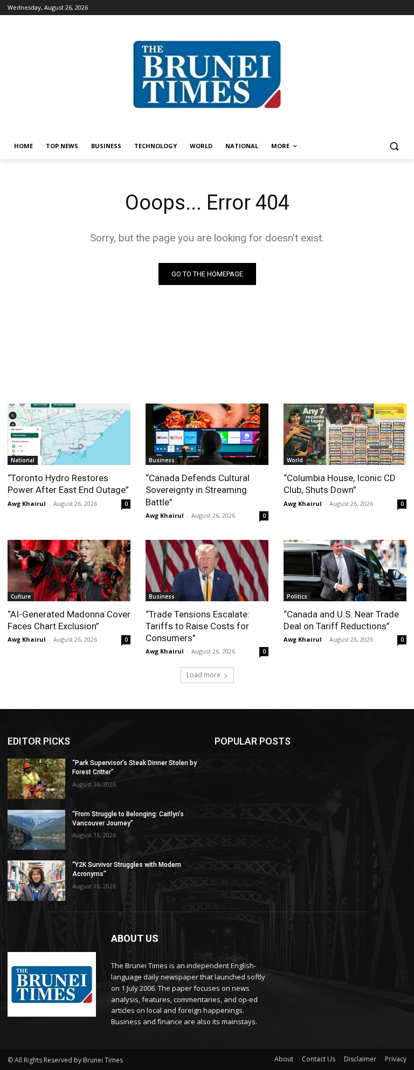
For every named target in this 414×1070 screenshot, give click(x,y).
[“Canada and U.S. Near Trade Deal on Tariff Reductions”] (345, 570)
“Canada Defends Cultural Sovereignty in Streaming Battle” (198, 490)
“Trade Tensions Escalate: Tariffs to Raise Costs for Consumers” (198, 626)
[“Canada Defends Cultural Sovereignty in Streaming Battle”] (207, 434)
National (22, 460)
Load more (203, 674)
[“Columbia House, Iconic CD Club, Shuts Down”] (345, 434)
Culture (21, 596)
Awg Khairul (27, 503)
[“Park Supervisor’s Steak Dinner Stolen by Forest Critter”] (36, 779)
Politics (297, 596)
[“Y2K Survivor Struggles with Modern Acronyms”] (36, 880)
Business (162, 460)
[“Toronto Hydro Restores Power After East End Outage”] (69, 434)
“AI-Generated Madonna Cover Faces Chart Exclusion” (69, 620)
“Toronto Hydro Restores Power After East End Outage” (68, 484)
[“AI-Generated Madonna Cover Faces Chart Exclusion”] (69, 570)
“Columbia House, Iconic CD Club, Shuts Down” (340, 484)
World (295, 460)
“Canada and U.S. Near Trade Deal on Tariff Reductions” (341, 620)
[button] (393, 146)
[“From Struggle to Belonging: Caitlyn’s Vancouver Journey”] (36, 830)
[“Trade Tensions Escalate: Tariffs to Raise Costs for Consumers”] (207, 570)
